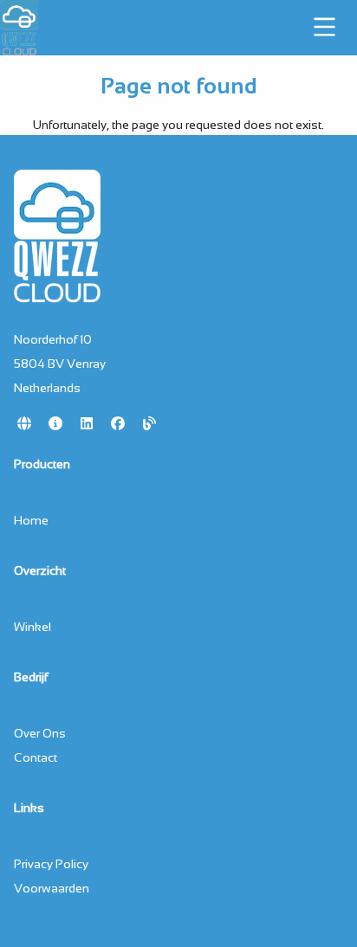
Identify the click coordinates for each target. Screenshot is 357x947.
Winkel (32, 627)
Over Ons (40, 733)
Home (31, 520)
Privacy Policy (51, 864)
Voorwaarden (51, 888)
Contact (35, 757)
